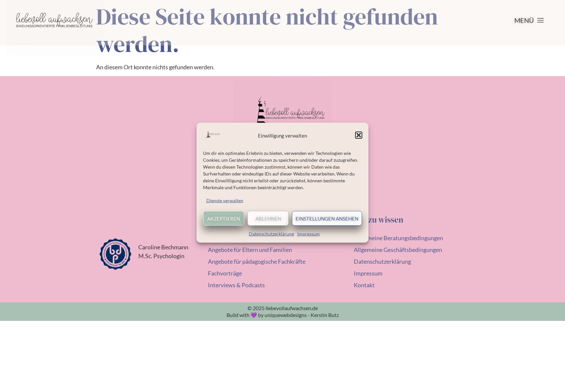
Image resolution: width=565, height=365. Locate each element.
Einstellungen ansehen (327, 218)
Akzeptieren (223, 218)
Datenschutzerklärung (271, 233)
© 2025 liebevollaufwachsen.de (283, 308)
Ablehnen (268, 218)
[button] (358, 135)
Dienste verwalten (224, 200)
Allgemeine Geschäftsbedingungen (398, 249)
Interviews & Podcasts (236, 285)
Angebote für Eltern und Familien (250, 249)
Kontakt (364, 285)
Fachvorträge (225, 273)
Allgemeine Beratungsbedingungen (398, 237)
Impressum (308, 233)
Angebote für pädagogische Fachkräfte (256, 261)
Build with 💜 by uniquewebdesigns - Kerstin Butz (283, 315)
